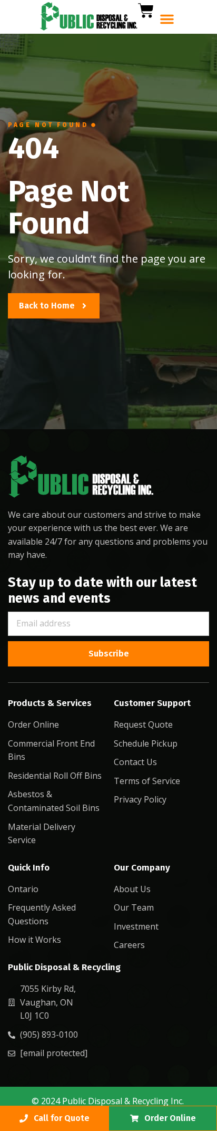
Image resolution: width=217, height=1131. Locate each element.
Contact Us (135, 762)
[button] (167, 19)
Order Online (33, 724)
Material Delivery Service (41, 833)
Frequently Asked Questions (42, 914)
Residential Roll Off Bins (55, 775)
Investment (136, 926)
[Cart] (145, 10)
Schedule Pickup (145, 743)
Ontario (23, 889)
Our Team (134, 907)
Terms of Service (147, 781)
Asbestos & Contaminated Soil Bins (54, 801)
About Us (132, 889)
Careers (129, 945)
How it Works (34, 939)
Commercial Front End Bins (51, 750)
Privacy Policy (140, 799)
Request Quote (143, 724)
